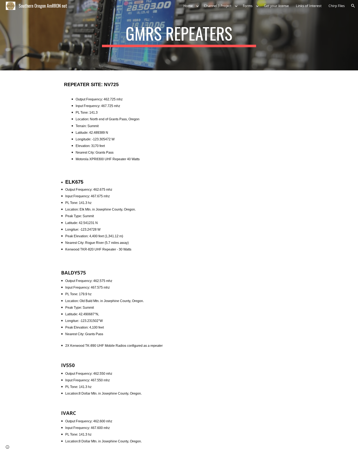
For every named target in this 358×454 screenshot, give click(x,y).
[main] (179, 35)
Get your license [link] (276, 6)
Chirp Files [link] (337, 6)
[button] (353, 6)
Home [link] (188, 6)
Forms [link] (248, 6)
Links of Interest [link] (309, 6)
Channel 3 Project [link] (217, 6)
